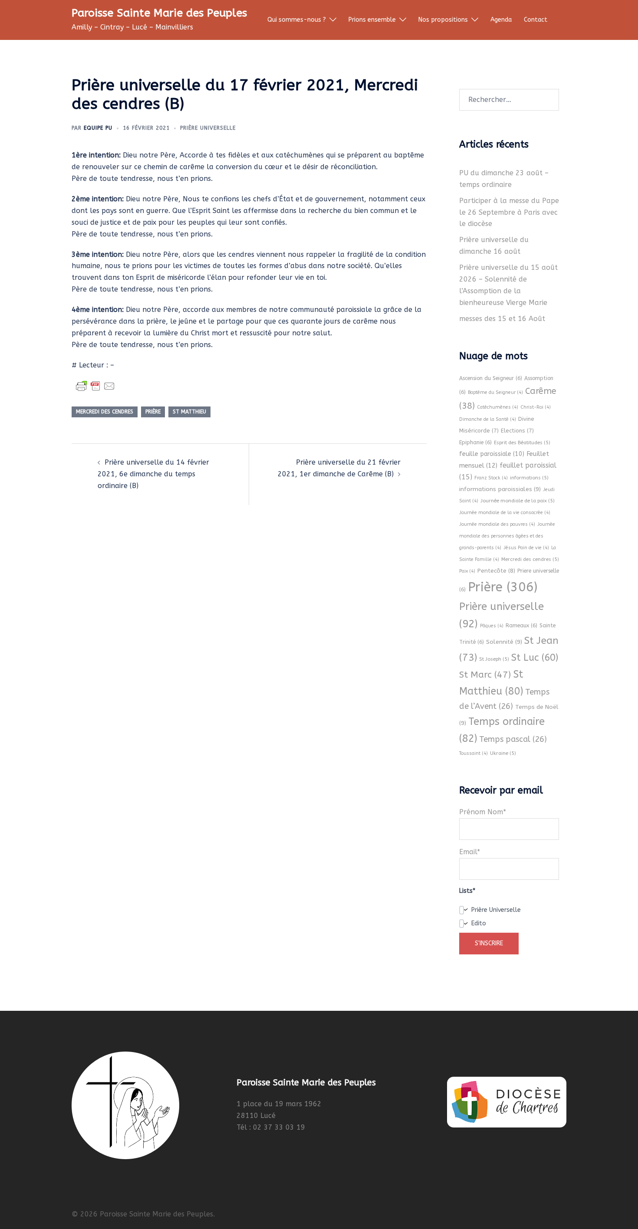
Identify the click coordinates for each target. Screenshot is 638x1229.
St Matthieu (189, 412)
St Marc (485, 674)
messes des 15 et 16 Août (502, 319)
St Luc (534, 657)
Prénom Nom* (482, 812)
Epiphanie (475, 442)
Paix (467, 571)
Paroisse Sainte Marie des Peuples (159, 13)
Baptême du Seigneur (495, 392)
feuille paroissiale (491, 454)
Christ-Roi (535, 407)
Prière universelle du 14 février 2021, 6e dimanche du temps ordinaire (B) (153, 474)
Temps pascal (513, 739)
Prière (153, 412)
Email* (469, 852)
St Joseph (494, 659)
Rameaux (521, 626)
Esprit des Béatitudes (522, 442)
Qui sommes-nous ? (296, 19)
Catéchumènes (497, 407)
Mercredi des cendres (104, 412)
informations (529, 478)
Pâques (491, 626)
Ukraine (503, 753)
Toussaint (473, 753)
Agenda (501, 19)
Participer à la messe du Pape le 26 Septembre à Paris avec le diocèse (509, 212)
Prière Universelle (208, 128)
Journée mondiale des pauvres (497, 524)
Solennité (504, 642)
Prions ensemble (372, 19)
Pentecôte (496, 570)
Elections (517, 430)
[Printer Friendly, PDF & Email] (95, 386)
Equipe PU (98, 128)
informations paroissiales (500, 489)
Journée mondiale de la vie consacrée (504, 512)
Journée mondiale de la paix (517, 501)
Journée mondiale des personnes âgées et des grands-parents (507, 536)
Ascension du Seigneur (490, 378)
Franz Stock (491, 478)
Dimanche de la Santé (487, 419)
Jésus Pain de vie (526, 548)
